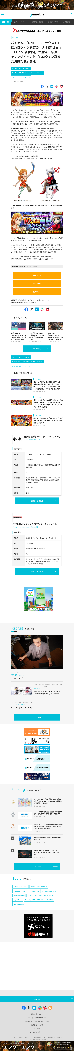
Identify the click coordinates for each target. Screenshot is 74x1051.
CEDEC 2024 (35, 891)
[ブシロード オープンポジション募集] (37, 31)
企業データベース (20, 21)
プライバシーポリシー (37, 1032)
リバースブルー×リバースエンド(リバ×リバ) (40, 895)
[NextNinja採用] (38, 926)
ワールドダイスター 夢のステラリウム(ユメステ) (39, 900)
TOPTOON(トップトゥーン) (21, 891)
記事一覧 (5, 21)
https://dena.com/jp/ (30, 439)
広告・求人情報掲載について (37, 1018)
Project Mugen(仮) (19, 895)
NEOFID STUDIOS (18, 904)
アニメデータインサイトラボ (38, 887)
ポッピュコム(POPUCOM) (49, 891)
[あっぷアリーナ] (38, 599)
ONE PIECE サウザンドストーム (21, 77)
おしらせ (37, 1028)
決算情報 (66, 21)
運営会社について (37, 1014)
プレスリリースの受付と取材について (37, 1021)
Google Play (37, 283)
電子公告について (37, 1025)
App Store (37, 275)
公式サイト (37, 292)
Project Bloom (17, 900)
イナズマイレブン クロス (20, 887)
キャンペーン (16, 38)
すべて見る (37, 349)
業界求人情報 (37, 21)
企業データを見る (37, 501)
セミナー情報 (53, 21)
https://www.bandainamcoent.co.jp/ (24, 527)
